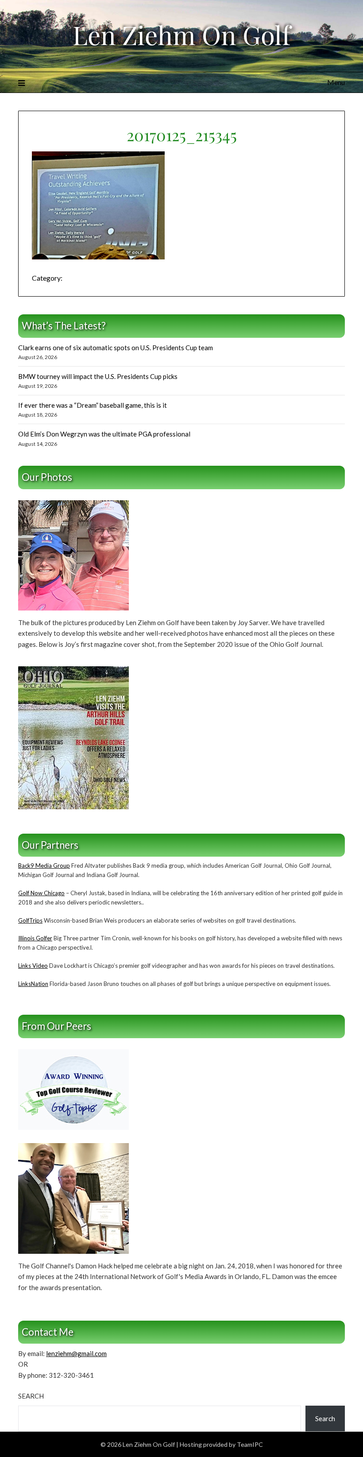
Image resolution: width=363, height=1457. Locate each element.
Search (31, 1396)
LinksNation (33, 983)
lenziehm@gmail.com (76, 1353)
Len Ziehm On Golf (181, 34)
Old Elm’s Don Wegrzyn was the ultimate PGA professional (104, 434)
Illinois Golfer (35, 938)
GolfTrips (30, 920)
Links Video (33, 965)
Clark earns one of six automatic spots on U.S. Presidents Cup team (115, 348)
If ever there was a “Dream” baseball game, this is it (92, 405)
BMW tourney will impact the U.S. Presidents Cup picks (98, 376)
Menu (336, 82)
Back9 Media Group (44, 865)
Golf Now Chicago (41, 893)
